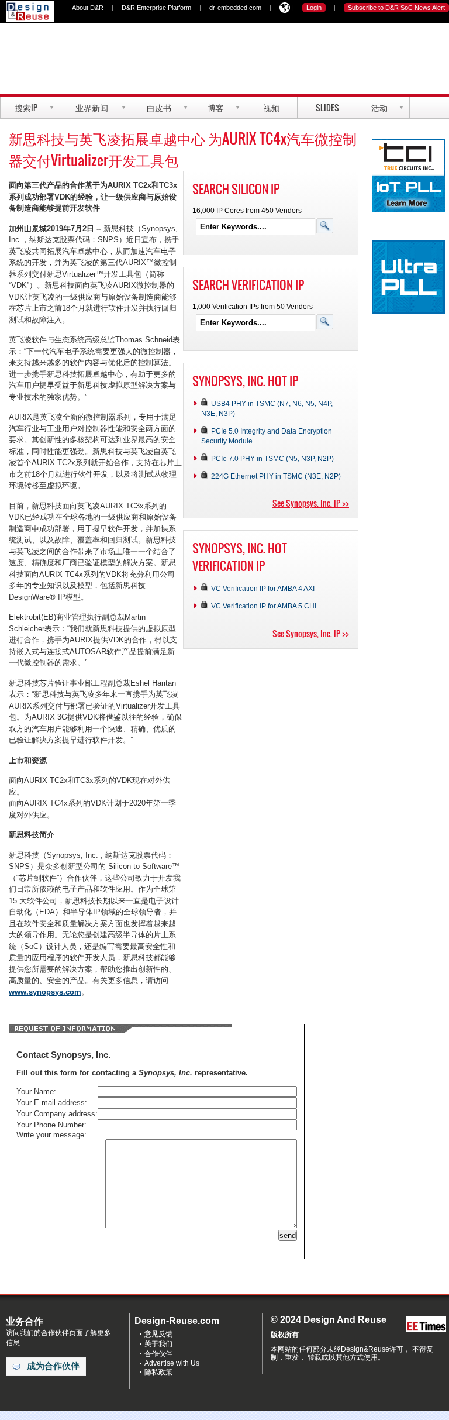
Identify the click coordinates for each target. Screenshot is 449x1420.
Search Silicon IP (235, 189)
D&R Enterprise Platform (156, 7)
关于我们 (158, 1344)
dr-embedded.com (235, 7)
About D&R (87, 7)
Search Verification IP (248, 285)
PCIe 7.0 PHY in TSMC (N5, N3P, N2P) (272, 458)
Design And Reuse (30, 11)
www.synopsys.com (45, 992)
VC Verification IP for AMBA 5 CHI (263, 606)
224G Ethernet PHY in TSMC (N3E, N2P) (276, 476)
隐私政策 (158, 1372)
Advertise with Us (171, 1363)
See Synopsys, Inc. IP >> (310, 503)
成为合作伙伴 (53, 1366)
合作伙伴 (158, 1354)
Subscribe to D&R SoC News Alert (396, 7)
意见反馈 (158, 1334)
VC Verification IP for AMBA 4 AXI (263, 588)
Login (314, 7)
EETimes (426, 1324)
